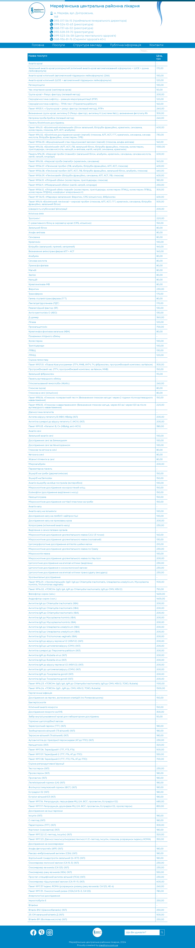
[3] (41, 932)
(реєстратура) (84, 32)
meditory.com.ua (108, 945)
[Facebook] (33, 932)
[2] (50, 932)
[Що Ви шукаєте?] (161, 932)
